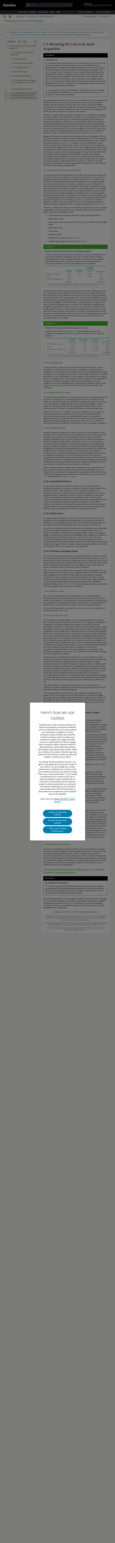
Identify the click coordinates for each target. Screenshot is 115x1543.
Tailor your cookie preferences (57, 829)
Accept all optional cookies (57, 813)
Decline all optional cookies (57, 821)
